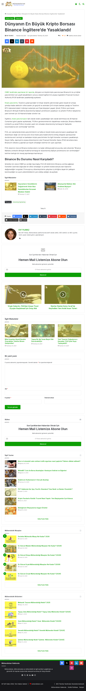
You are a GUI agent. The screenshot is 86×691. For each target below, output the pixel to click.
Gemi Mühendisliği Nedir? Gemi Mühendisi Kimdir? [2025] (39, 621)
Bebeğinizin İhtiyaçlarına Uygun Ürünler (33, 508)
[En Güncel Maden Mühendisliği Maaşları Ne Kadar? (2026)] (10, 549)
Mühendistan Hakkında (58, 687)
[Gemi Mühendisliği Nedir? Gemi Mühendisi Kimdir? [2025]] (10, 624)
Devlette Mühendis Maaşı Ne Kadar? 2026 (34, 536)
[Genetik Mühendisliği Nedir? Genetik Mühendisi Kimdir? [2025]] (10, 633)
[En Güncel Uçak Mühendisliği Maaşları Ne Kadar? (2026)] (10, 567)
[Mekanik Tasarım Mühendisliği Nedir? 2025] (10, 605)
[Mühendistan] (15, 3)
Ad (6, 389)
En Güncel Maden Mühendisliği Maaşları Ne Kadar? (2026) (40, 546)
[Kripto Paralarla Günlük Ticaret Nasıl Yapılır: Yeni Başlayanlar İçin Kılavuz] (10, 501)
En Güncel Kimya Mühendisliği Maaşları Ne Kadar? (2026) (39, 555)
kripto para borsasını (19, 119)
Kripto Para (17, 14)
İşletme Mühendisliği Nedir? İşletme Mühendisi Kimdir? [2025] (41, 640)
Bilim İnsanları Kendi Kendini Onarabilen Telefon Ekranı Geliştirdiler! (15, 341)
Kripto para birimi (11, 103)
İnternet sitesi (49, 398)
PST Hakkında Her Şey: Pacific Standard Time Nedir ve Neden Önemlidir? (45, 489)
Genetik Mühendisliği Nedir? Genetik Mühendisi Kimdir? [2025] (41, 630)
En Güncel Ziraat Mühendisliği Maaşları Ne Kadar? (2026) (39, 574)
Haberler (19, 18)
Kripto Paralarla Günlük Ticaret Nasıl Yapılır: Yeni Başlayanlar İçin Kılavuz (45, 498)
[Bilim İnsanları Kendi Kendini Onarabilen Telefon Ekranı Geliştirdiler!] (16, 330)
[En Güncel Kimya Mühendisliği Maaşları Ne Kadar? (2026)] (10, 558)
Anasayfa (9, 14)
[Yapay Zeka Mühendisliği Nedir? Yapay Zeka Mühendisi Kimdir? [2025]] (10, 615)
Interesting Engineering (19, 202)
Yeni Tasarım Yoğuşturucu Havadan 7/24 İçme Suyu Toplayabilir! (67, 341)
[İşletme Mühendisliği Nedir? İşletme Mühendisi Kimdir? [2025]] (10, 643)
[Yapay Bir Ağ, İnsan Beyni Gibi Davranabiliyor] (43, 330)
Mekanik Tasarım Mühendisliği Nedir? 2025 (34, 602)
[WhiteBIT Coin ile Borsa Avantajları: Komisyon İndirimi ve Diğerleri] (10, 473)
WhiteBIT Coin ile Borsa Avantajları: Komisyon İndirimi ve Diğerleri (42, 470)
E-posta (8, 398)
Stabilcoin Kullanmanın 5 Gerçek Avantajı (33, 480)
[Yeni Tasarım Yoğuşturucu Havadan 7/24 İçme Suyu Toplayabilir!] (69, 330)
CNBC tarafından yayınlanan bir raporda (19, 92)
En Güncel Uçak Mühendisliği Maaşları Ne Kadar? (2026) (39, 564)
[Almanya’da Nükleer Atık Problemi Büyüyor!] (50, 186)
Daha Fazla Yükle (43, 519)
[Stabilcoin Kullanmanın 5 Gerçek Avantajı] (10, 483)
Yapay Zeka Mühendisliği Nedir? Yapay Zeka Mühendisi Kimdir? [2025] (44, 612)
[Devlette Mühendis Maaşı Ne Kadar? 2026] (10, 539)
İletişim (81, 687)
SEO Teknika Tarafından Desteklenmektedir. (70, 684)
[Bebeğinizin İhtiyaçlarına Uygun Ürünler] (10, 511)
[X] (25, 675)
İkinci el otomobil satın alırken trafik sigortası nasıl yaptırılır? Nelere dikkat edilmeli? (49, 461)
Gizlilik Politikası (73, 687)
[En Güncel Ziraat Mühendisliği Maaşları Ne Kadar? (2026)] (10, 577)
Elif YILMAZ (9, 35)
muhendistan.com (37, 684)
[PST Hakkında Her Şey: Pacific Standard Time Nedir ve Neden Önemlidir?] (10, 492)
